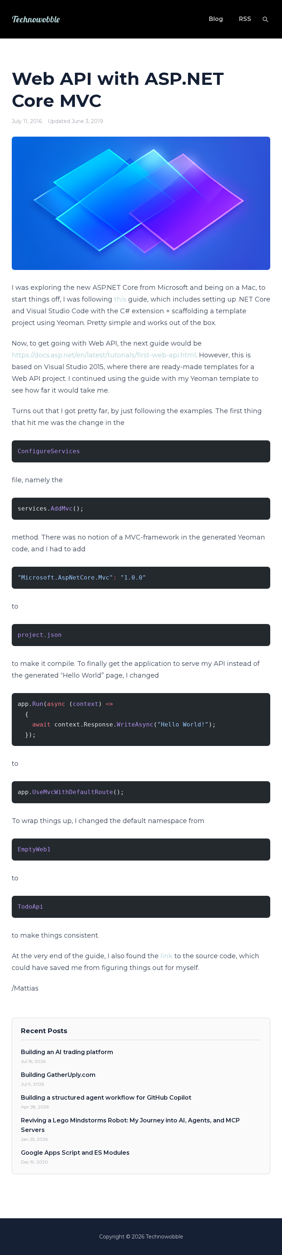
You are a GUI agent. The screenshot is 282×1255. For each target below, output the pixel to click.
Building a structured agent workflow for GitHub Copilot (106, 1097)
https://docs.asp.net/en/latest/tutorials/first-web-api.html (104, 355)
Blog (216, 18)
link (166, 956)
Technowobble (36, 19)
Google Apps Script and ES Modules (75, 1152)
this (120, 299)
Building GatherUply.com (58, 1074)
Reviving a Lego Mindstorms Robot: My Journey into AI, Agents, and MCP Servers (130, 1125)
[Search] (265, 19)
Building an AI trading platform (67, 1052)
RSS (245, 18)
